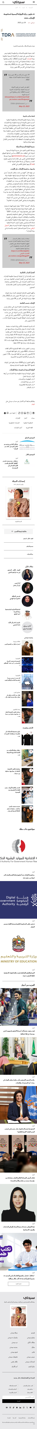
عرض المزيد (18, 1284)
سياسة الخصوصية (22, 1418)
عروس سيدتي (31, 1357)
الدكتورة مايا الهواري (15, 598)
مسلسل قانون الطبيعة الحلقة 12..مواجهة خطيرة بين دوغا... (12, 771)
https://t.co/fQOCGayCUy (19, 97)
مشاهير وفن (30, 1389)
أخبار (25, 418)
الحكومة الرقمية (28, 423)
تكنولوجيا (18, 658)
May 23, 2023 (24, 106)
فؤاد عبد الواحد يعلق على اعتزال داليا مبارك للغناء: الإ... (12, 696)
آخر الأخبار (15, 1367)
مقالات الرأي (29, 566)
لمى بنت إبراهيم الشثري (14, 572)
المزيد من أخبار (28, 985)
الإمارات (29, 58)
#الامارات (26, 253)
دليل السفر (31, 1367)
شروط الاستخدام (31, 1418)
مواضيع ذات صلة (27, 829)
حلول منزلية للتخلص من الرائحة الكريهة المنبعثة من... (13, 752)
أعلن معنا (14, 1418)
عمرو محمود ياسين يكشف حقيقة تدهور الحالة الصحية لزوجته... (13, 808)
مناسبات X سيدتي (13, 1338)
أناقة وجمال (30, 1393)
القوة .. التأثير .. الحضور (28, 539)
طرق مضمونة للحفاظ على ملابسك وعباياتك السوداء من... (12, 734)
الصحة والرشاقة (13, 1386)
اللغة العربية (29, 427)
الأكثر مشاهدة (28, 728)
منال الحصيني (16, 625)
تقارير (33, 1352)
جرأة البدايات (30, 554)
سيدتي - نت (31, 22)
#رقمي (22, 253)
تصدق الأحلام (29, 546)
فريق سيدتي (14, 1352)
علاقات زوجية (16, 641)
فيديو (33, 1333)
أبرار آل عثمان (16, 585)
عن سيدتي (15, 1342)
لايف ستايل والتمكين (28, 1386)
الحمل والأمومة (13, 1393)
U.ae (32, 164)
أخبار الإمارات (18, 427)
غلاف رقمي (14, 1362)
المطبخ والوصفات (12, 1389)
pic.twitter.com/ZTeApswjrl (19, 99)
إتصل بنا (8, 1418)
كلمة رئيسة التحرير (20, 531)
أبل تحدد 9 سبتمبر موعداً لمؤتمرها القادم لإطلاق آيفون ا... (12, 680)
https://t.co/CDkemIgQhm (20, 251)
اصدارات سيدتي (30, 1362)
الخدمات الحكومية (14, 423)
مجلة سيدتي (14, 1333)
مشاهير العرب (17, 692)
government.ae (18, 156)
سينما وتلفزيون (16, 709)
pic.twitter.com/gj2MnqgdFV (18, 256)
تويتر (33, 404)
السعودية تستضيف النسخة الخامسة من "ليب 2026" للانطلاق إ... (12, 663)
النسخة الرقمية (18, 522)
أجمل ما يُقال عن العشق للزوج (12, 644)
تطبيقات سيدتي (13, 1357)
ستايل (33, 1347)
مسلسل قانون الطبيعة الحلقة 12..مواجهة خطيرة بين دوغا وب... (12, 714)
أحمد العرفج (17, 614)
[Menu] (34, 2)
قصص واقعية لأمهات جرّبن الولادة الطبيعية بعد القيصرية (12, 790)
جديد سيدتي (28, 637)
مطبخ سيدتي (31, 1338)
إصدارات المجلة (18, 481)
